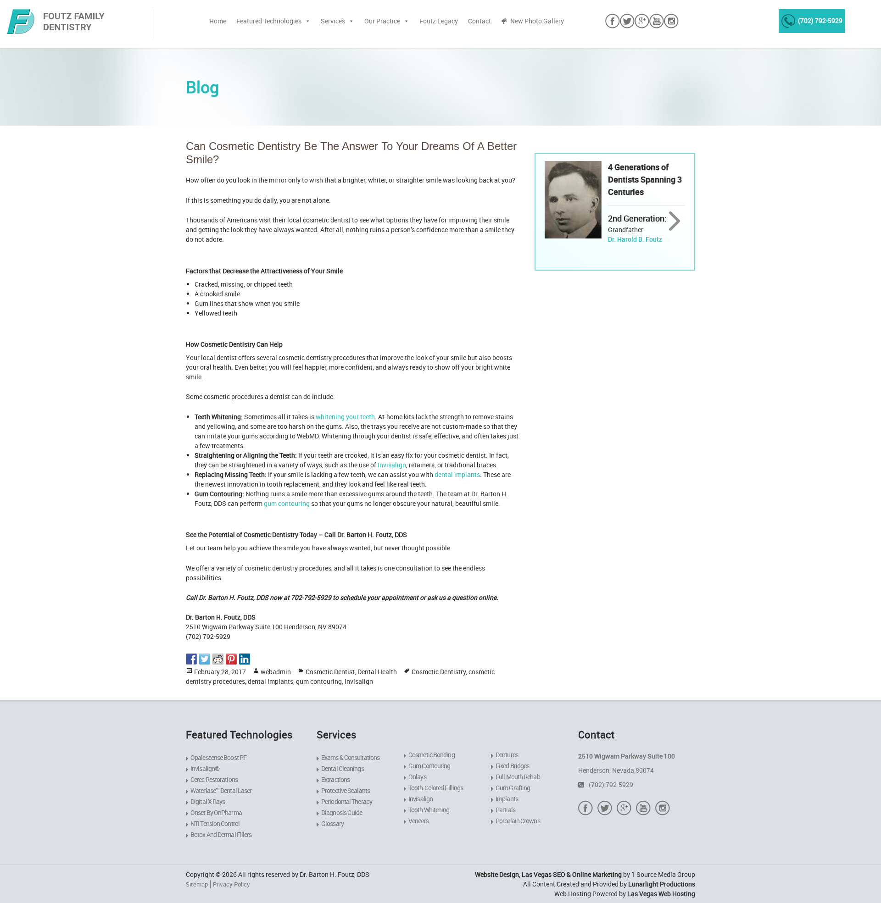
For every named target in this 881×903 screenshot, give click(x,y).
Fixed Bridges (512, 765)
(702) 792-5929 (820, 20)
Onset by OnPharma (216, 812)
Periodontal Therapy (346, 801)
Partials (505, 809)
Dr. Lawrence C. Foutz (639, 239)
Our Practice (382, 21)
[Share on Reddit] (217, 659)
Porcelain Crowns (518, 820)
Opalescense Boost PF (218, 757)
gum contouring (287, 503)
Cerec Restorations (214, 779)
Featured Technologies (268, 21)
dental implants (457, 474)
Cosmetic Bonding (431, 754)
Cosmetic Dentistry (439, 671)
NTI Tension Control (215, 823)
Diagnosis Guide (341, 812)
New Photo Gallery (537, 21)
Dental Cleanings (342, 768)
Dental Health (377, 671)
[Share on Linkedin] (244, 659)
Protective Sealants (345, 790)
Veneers (418, 820)
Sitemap (197, 884)
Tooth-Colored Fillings (435, 787)
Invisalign (392, 464)
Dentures (507, 754)
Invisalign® (204, 768)
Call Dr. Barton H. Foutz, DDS (227, 597)
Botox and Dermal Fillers (220, 834)
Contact (479, 21)
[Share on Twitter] (204, 659)
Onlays (417, 776)
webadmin (276, 671)
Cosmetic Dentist (330, 671)
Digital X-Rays (207, 801)
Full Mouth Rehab (518, 776)
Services (333, 21)
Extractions (335, 779)
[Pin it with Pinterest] (231, 659)
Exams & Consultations (350, 757)
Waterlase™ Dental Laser (220, 790)
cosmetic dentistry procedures (288, 568)
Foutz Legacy (438, 21)
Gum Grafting (513, 787)
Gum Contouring (429, 765)
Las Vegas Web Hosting (661, 893)
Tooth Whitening (429, 809)
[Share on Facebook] (191, 659)
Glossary (332, 823)
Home (217, 21)
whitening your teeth (345, 416)
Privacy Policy (231, 884)
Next (674, 221)
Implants (507, 798)
